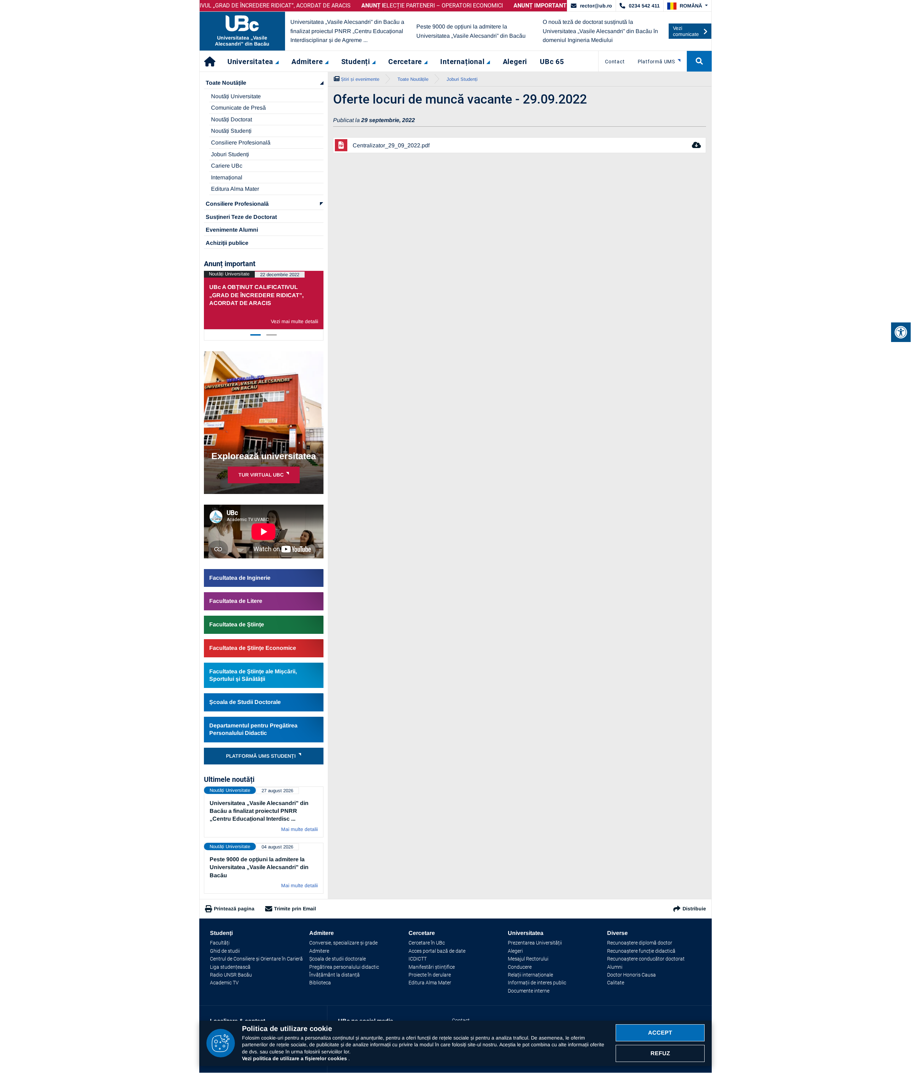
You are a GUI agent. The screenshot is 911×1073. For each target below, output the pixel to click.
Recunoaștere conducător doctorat (646, 959)
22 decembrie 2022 (279, 274)
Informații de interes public (537, 982)
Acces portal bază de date (437, 951)
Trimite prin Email (295, 908)
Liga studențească (230, 967)
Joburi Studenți (230, 154)
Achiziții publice (227, 243)
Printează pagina (234, 908)
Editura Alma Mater (235, 189)
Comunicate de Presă (238, 108)
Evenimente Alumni (232, 230)
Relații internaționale (530, 975)
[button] (687, 6)
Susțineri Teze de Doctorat (241, 217)
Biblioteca (320, 982)
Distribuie (694, 908)
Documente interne (528, 991)
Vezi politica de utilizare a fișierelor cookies (295, 1058)
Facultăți (220, 943)
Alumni (614, 967)
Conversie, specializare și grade (343, 943)
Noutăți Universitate (236, 96)
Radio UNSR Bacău (231, 975)
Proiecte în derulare (430, 975)
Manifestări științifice (432, 967)
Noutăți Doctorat (231, 119)
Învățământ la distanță (334, 975)
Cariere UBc (226, 166)
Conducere (520, 967)
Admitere (319, 951)
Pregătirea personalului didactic (344, 967)
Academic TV (224, 982)
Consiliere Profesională (240, 143)
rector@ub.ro (596, 6)
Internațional (226, 177)
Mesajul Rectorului (528, 959)
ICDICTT (418, 959)
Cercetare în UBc (427, 943)
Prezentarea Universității (535, 943)
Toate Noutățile (226, 83)
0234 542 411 (644, 6)
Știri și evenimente (360, 79)
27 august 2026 (277, 790)
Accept (660, 1033)
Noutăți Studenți (231, 131)
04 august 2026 (277, 847)
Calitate (615, 982)
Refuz (660, 1053)
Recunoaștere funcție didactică (641, 951)
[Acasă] (210, 61)
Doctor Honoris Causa (631, 975)
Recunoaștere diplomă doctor (639, 943)
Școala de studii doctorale (337, 959)
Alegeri (515, 951)
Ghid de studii (225, 951)
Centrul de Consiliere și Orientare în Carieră (256, 959)
